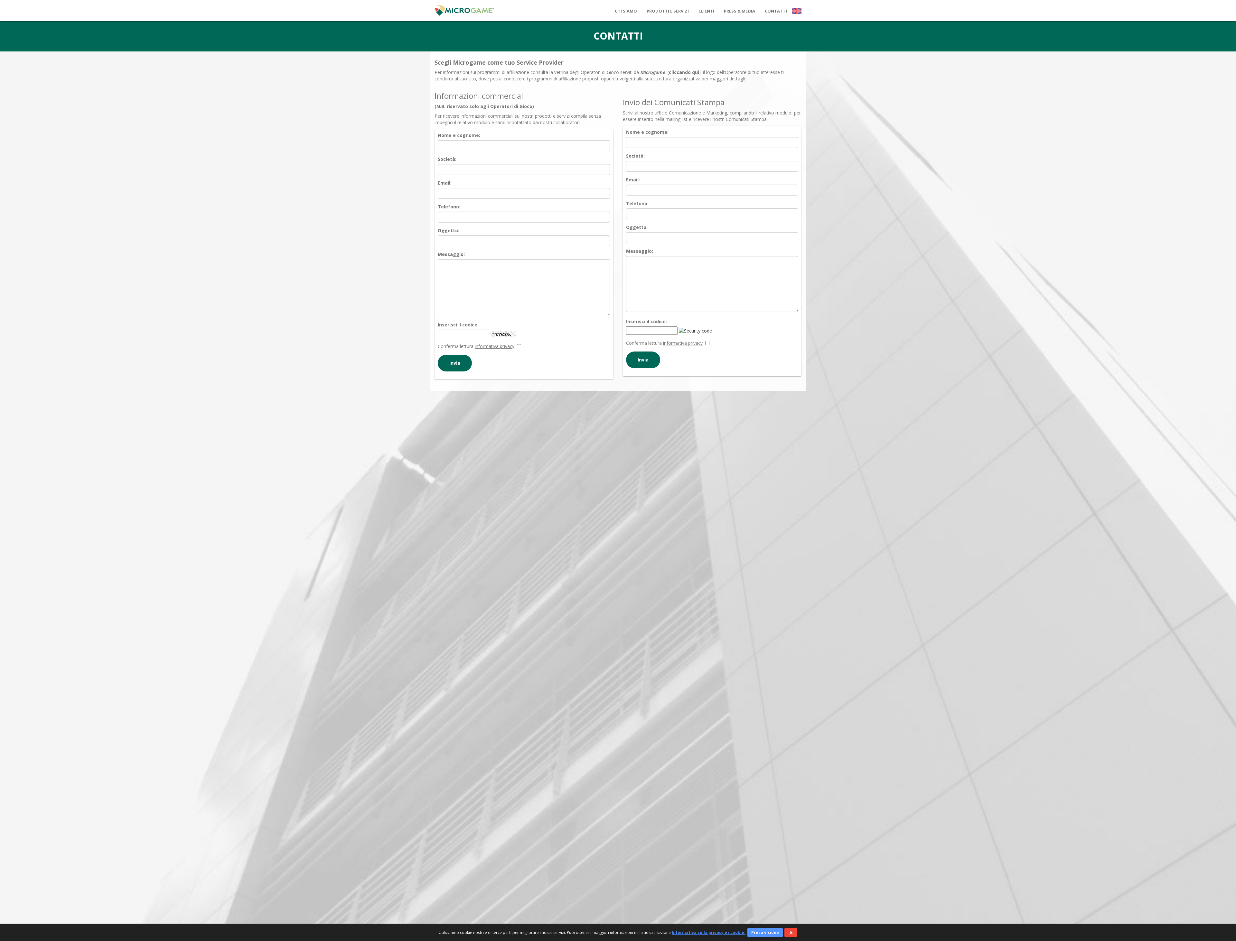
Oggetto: (448, 230)
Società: (447, 159)
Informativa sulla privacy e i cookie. (708, 932)
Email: (445, 183)
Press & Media (739, 11)
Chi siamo (626, 11)
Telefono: (449, 207)
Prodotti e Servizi (668, 11)
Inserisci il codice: (458, 325)
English (796, 11)
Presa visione (765, 932)
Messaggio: (451, 254)
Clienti (706, 11)
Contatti (776, 11)
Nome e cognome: (459, 135)
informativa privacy (494, 346)
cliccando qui (684, 72)
